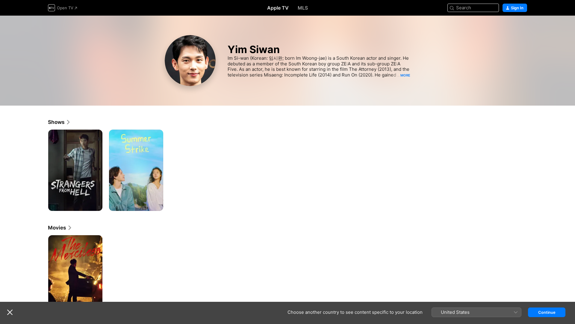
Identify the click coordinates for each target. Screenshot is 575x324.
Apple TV (278, 8)
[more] (96, 204)
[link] (59, 122)
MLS (303, 8)
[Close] (10, 312)
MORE (405, 75)
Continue (547, 312)
